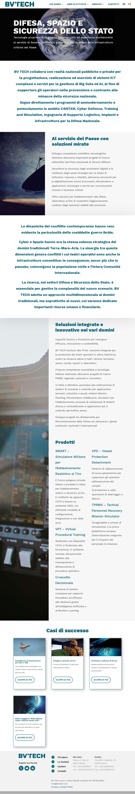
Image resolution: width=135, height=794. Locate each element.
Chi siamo (62, 757)
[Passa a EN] (124, 5)
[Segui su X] (21, 768)
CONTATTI (113, 4)
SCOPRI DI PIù (25, 680)
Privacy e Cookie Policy (62, 787)
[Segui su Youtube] (27, 768)
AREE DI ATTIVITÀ (76, 4)
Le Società (63, 761)
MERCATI (97, 4)
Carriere (61, 766)
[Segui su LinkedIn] (32, 768)
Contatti (61, 771)
